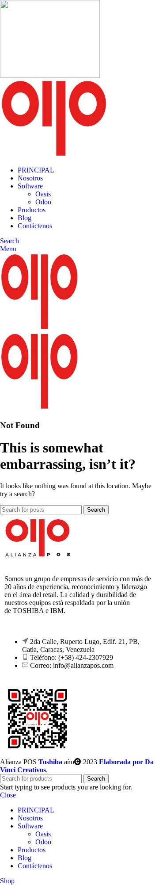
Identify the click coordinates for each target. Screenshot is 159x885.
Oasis (43, 194)
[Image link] (37, 555)
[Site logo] (50, 75)
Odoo (43, 202)
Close (8, 795)
